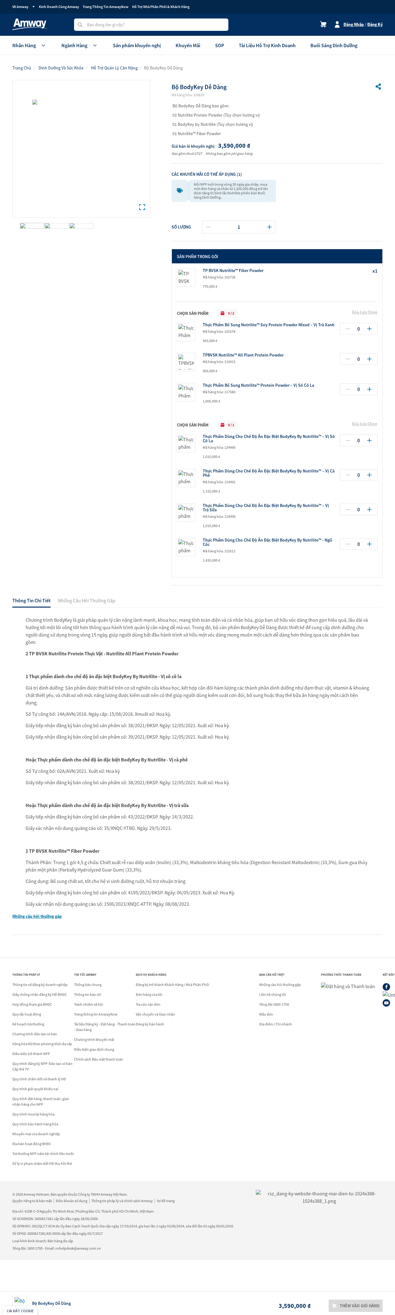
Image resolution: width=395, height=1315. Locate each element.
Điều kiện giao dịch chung (94, 1049)
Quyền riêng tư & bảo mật (32, 1200)
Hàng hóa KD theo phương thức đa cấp (42, 1043)
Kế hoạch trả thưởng (28, 1024)
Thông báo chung (88, 984)
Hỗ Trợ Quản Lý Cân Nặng (114, 68)
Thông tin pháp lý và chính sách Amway (122, 1200)
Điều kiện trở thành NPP (31, 1053)
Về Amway (20, 6)
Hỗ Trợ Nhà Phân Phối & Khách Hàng (160, 6)
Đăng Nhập (353, 24)
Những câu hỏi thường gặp (37, 916)
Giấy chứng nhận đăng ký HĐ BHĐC (39, 994)
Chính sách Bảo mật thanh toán (98, 1059)
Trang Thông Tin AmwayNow (105, 6)
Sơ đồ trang (166, 1200)
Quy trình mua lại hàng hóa (33, 1114)
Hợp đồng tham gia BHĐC (32, 1004)
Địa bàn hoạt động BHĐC (31, 1143)
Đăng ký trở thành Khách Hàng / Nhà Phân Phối (172, 984)
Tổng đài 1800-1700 (274, 1004)
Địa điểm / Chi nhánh (275, 1024)
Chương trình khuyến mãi (94, 1039)
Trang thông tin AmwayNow (96, 1014)
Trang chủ (21, 68)
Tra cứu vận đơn (148, 1004)
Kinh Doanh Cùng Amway (59, 6)
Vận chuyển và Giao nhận (155, 1014)
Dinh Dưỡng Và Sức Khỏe (61, 68)
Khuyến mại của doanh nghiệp (36, 1134)
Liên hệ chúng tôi (272, 994)
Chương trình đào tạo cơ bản (34, 1034)
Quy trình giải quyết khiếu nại (35, 1088)
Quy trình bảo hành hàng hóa (35, 1124)
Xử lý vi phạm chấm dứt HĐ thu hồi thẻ (42, 1163)
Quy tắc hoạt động (26, 1014)
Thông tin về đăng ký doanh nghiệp (40, 984)
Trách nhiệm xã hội (88, 1004)
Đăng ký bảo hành (150, 1024)
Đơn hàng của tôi (149, 994)
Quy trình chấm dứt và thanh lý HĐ (39, 1079)
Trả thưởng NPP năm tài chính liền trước (43, 1153)
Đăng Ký (375, 24)
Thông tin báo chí (87, 994)
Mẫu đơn (266, 1014)
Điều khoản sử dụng (71, 1200)
